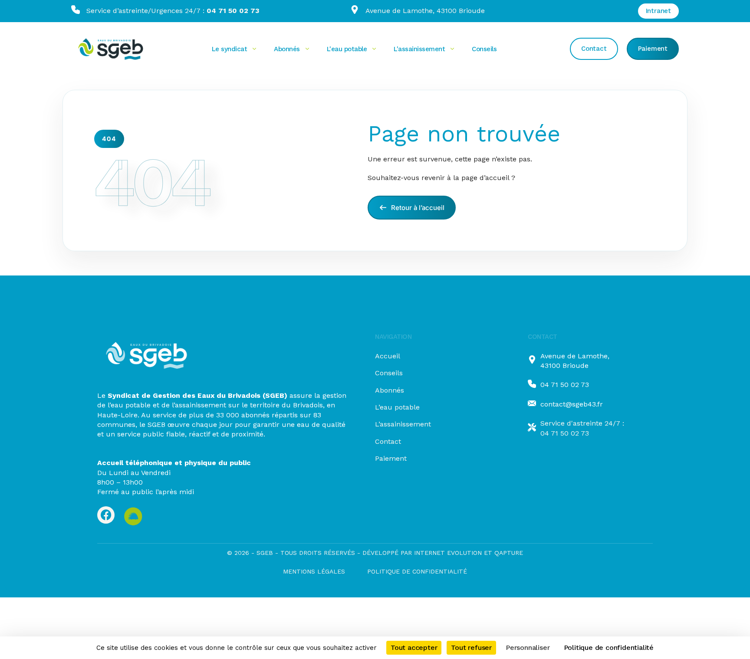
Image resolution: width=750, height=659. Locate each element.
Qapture (508, 552)
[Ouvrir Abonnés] (307, 49)
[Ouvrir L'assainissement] (452, 49)
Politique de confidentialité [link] (609, 647)
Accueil (387, 356)
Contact (388, 441)
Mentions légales (314, 571)
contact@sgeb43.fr (571, 404)
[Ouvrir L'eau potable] (374, 49)
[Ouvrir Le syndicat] (254, 49)
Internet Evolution (447, 552)
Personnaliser (527, 647)
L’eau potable (397, 407)
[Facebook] (106, 515)
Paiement (391, 458)
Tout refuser (471, 647)
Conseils (389, 373)
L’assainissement (403, 424)
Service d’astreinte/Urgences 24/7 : (173, 11)
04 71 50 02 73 (564, 384)
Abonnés (389, 390)
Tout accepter (414, 647)
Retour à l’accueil (416, 207)
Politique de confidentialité (417, 571)
